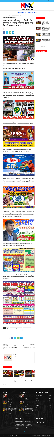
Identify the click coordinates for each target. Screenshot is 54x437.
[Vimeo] (48, 1)
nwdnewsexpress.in (6, 331)
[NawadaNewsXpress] (27, 6)
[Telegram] (13, 32)
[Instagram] (44, 1)
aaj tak (7, 328)
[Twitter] (46, 1)
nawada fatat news (6, 329)
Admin (6, 28)
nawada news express (27, 329)
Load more (43, 46)
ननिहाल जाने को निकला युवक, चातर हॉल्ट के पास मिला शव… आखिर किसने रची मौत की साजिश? (7, 379)
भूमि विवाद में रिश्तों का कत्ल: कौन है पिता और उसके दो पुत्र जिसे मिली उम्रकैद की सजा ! (10, 347)
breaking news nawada (17, 328)
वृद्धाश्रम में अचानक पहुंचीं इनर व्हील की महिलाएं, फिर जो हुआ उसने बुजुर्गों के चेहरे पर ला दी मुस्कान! (30, 379)
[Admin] (3, 29)
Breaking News (8, 15)
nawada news (19, 329)
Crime (10, 17)
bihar (11, 328)
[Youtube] (50, 1)
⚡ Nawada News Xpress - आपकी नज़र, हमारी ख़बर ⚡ (26, 12)
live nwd (24, 328)
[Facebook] (42, 1)
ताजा (12, 17)
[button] (49, 12)
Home (4, 15)
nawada (29, 328)
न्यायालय (15, 17)
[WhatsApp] (10, 32)
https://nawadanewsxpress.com (18, 356)
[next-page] (5, 384)
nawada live (13, 329)
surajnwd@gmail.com (24, 431)
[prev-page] (3, 384)
